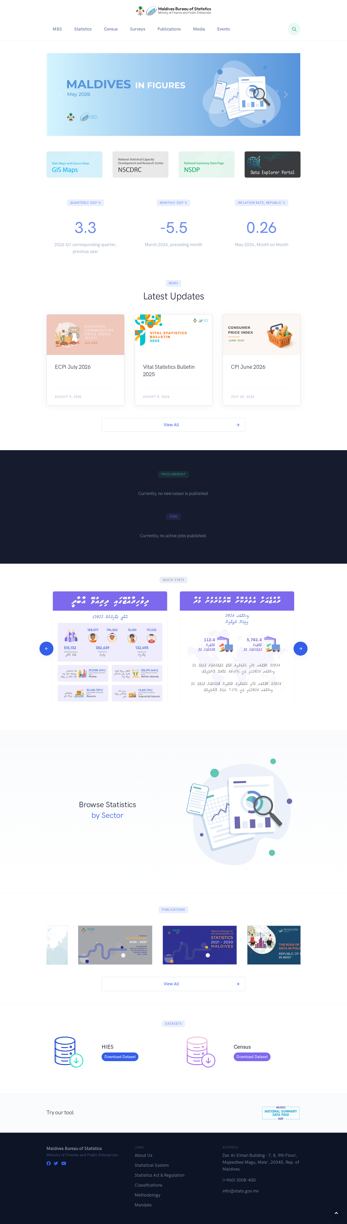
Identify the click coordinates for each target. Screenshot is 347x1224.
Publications (169, 29)
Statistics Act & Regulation (159, 1175)
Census (111, 29)
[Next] (300, 649)
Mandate (143, 1204)
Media (199, 29)
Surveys (137, 29)
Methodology (147, 1195)
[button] (61, 94)
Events (223, 29)
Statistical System (152, 1165)
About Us (143, 1155)
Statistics (83, 29)
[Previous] (46, 649)
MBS (57, 29)
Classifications (148, 1185)
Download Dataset (120, 1057)
